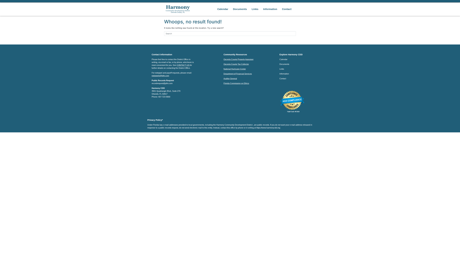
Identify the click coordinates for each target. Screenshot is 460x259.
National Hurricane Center (235, 69)
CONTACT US (183, 65)
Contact (286, 9)
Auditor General (230, 79)
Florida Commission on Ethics (236, 83)
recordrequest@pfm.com (162, 83)
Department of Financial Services (238, 74)
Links (255, 9)
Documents (240, 9)
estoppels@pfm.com (160, 76)
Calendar (222, 9)
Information (270, 9)
